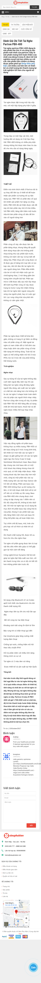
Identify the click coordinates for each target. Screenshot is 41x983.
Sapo (20, 934)
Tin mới (5, 25)
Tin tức (8, 16)
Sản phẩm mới (27, 25)
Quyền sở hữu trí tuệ (10, 876)
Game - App (7, 34)
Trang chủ (6, 886)
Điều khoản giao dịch (10, 869)
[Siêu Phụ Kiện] (20, 2)
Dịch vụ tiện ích (8, 873)
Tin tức (5, 893)
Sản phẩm (6, 890)
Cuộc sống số (26, 29)
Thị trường (15, 25)
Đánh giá (6, 29)
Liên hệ (5, 896)
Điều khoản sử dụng (10, 866)
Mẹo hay (15, 29)
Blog (3, 16)
